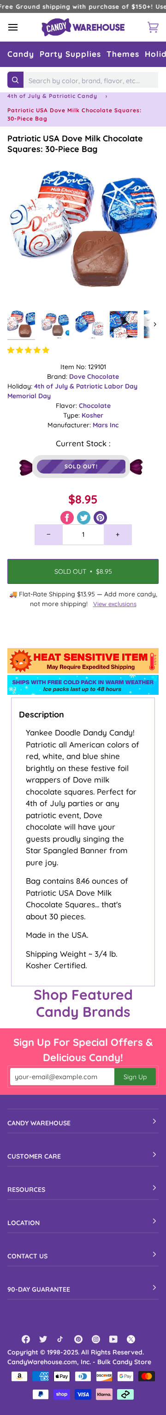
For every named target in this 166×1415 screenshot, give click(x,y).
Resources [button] (26, 1189)
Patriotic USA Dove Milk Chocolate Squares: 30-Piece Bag (75, 143)
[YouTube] (113, 1339)
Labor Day (120, 386)
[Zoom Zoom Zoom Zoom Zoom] (83, 230)
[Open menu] (21, 27)
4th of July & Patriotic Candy (52, 95)
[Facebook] (26, 1339)
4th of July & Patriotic (69, 386)
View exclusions (114, 603)
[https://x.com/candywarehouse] (131, 1339)
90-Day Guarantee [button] (38, 1289)
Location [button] (23, 1223)
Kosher (92, 415)
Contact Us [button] (27, 1256)
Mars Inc (106, 425)
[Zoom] (25, 288)
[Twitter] (43, 1339)
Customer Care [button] (34, 1156)
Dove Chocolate (94, 376)
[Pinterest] (78, 1339)
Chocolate (95, 405)
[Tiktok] (61, 1339)
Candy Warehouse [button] (39, 1123)
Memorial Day (29, 396)
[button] (21, 54)
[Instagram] (96, 1339)
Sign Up (135, 1077)
